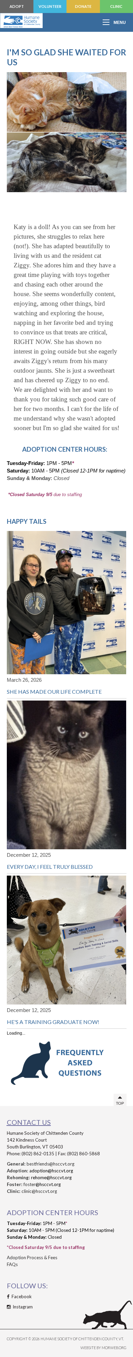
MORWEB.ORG (114, 1347)
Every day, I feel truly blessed (50, 866)
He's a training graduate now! (53, 1022)
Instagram (22, 1306)
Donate (83, 6)
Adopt (17, 6)
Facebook (21, 1296)
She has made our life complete (54, 691)
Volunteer (50, 6)
